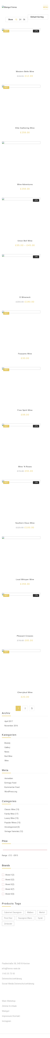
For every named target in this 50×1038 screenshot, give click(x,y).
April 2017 (8, 721)
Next (31, 708)
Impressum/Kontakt (11, 1016)
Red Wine (8, 756)
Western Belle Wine (25, 71)
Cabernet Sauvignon (13, 912)
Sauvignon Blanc (25, 918)
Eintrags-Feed (10, 783)
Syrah (40, 918)
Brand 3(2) (10, 884)
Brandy (7, 743)
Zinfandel (8, 924)
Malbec (30, 912)
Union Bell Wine (25, 241)
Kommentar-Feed (11, 787)
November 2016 (11, 726)
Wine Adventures (25, 184)
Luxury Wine (9, 818)
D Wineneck (25, 297)
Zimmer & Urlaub (9, 1006)
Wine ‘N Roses (25, 467)
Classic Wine (9, 809)
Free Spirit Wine (25, 410)
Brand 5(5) (10, 894)
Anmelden (8, 778)
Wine (6, 760)
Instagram (6, 1021)
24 (20, 19)
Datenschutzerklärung (12, 978)
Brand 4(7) (10, 889)
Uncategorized (10, 827)
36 (24, 19)
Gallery (7, 747)
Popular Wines (10, 822)
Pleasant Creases (25, 636)
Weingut (5, 1011)
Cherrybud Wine (25, 692)
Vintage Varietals (11, 831)
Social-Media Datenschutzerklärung (18, 983)
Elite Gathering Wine (25, 128)
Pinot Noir (8, 918)
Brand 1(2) (10, 875)
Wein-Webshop (9, 1001)
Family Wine (9, 814)
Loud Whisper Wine (25, 579)
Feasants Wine (25, 354)
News (6, 752)
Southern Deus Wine (25, 523)
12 (16, 19)
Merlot (42, 912)
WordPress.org (10, 791)
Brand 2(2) (10, 879)
